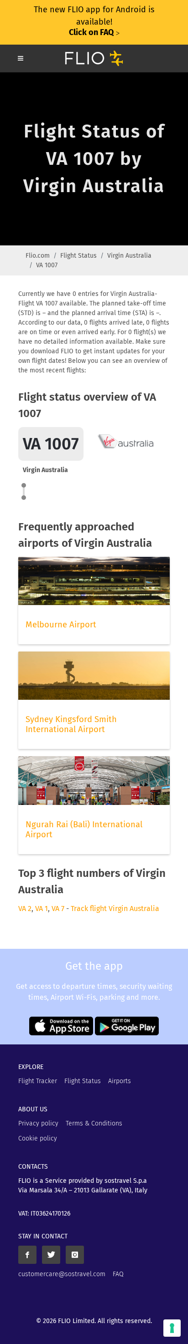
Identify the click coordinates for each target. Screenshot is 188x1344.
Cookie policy (37, 1138)
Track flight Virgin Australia (115, 908)
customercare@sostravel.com (61, 1274)
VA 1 (41, 908)
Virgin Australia (129, 256)
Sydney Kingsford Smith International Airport (71, 724)
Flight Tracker (37, 1081)
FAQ (118, 1274)
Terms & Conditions (94, 1123)
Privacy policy (38, 1123)
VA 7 (58, 908)
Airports (119, 1081)
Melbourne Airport (61, 625)
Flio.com (38, 256)
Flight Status (78, 256)
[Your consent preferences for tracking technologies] (172, 1328)
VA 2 (24, 908)
